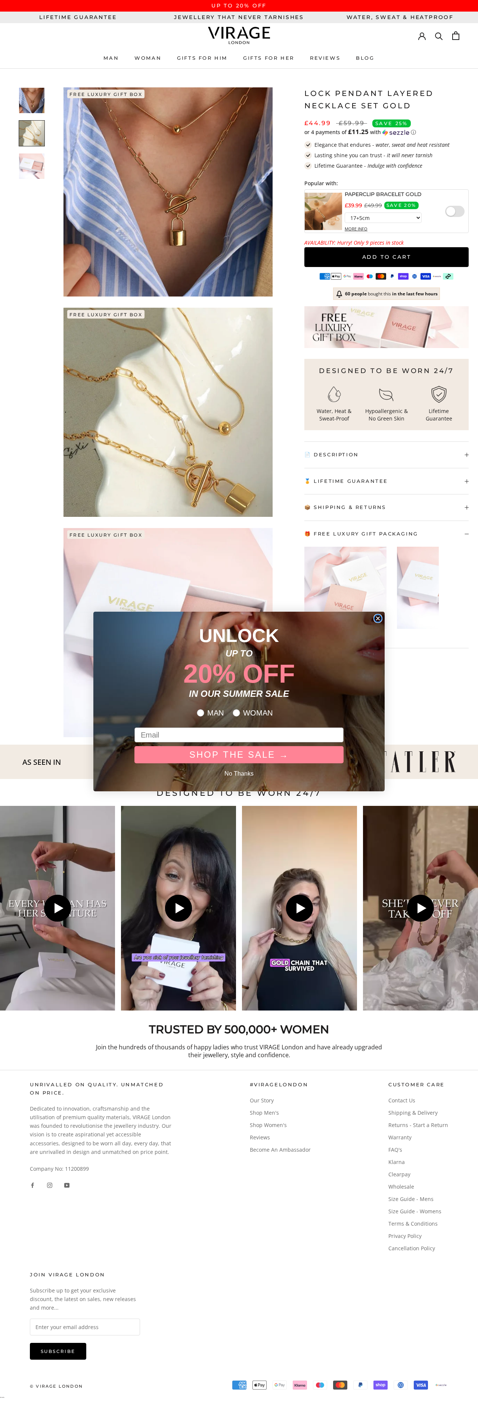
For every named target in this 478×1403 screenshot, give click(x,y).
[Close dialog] (378, 618)
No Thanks (239, 773)
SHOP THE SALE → (239, 754)
